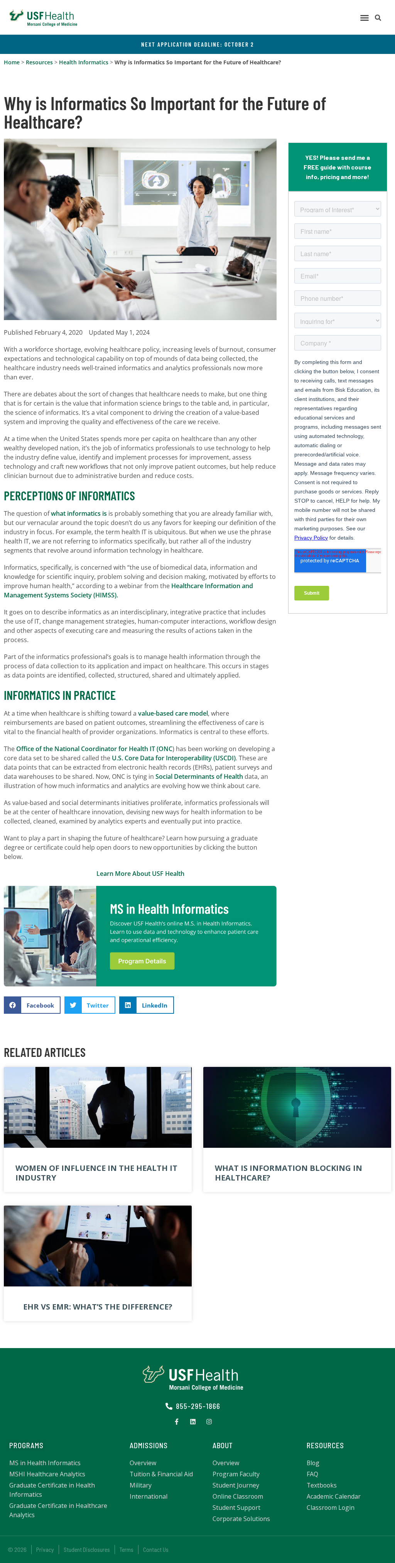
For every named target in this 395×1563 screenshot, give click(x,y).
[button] (364, 18)
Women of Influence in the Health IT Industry (96, 1173)
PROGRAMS (26, 1445)
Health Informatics (83, 62)
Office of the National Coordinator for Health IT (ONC (94, 749)
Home (12, 62)
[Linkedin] (193, 1422)
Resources (39, 62)
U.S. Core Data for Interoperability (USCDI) (174, 758)
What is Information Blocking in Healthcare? (288, 1173)
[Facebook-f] (177, 1422)
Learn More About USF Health (140, 873)
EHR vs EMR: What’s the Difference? (97, 1306)
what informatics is (79, 513)
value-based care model (173, 713)
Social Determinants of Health (199, 776)
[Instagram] (209, 1422)
